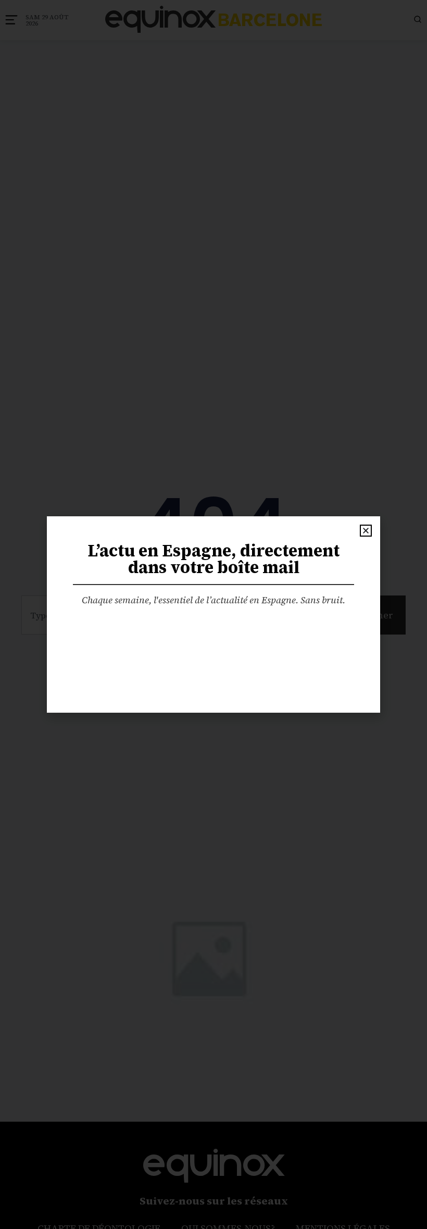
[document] (213, 614)
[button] (366, 531)
